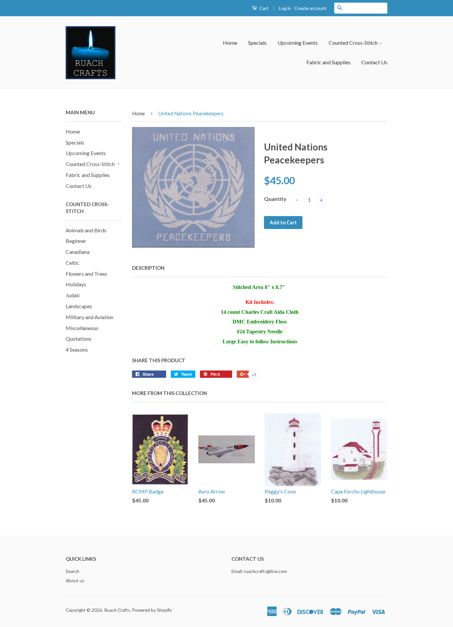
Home (230, 42)
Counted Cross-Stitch (354, 42)
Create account (310, 8)
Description (148, 268)
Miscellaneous (82, 328)
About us (75, 580)
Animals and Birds (86, 230)
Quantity (275, 199)
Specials (257, 42)
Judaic (73, 295)
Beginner (76, 241)
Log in (285, 8)
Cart (263, 8)
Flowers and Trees (86, 273)
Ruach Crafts (117, 610)
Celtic (72, 262)
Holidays (76, 284)
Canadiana (78, 252)
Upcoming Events (298, 42)
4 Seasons (77, 349)
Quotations (79, 338)
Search (72, 571)
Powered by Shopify (152, 610)
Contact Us (374, 62)
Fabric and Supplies (328, 62)
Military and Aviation (89, 317)
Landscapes (79, 306)
